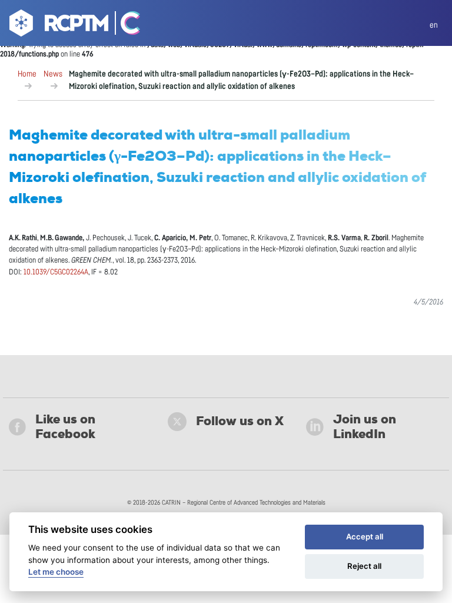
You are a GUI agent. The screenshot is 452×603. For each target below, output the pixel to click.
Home (27, 74)
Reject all (364, 566)
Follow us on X (240, 421)
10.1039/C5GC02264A (56, 272)
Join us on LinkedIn (364, 427)
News (53, 74)
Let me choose (56, 572)
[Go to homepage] (57, 25)
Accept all (364, 536)
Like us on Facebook (65, 427)
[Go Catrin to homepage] (125, 25)
